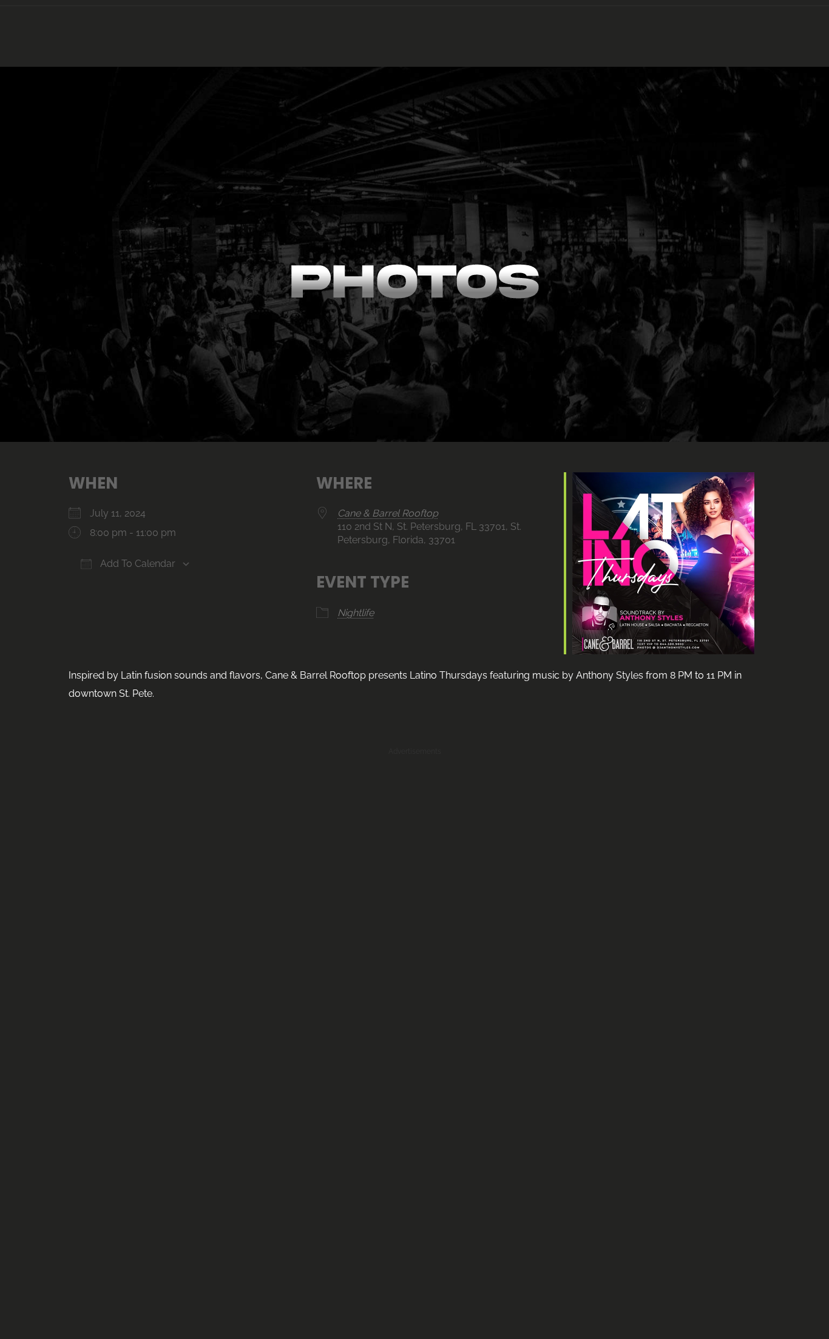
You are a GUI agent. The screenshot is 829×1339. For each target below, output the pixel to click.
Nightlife (355, 613)
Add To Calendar (136, 563)
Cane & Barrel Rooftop (387, 513)
